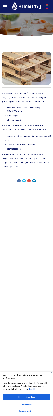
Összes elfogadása (26, 397)
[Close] (51, 372)
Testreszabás (26, 404)
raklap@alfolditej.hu (26, 125)
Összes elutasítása (27, 411)
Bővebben (33, 389)
